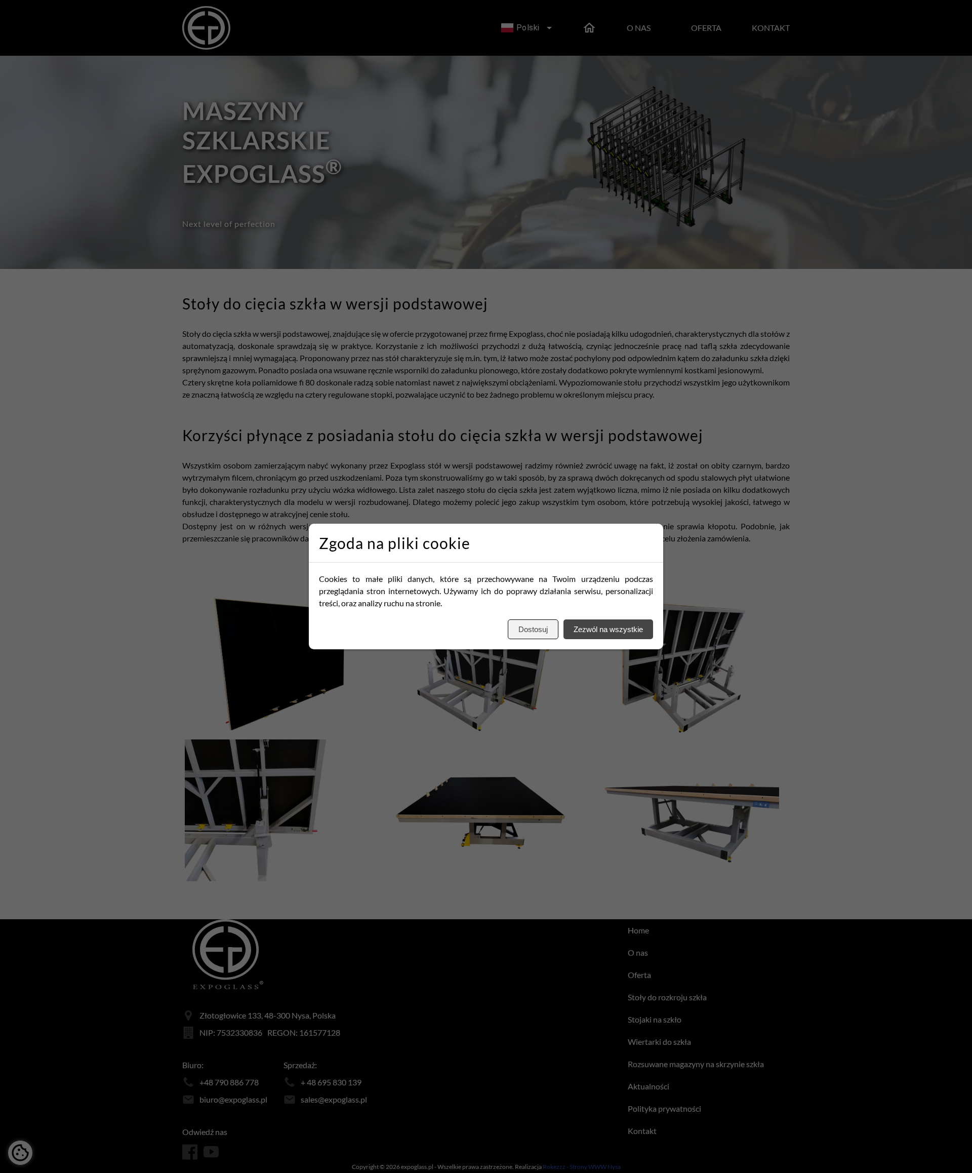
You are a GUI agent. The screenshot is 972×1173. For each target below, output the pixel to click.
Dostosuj (533, 629)
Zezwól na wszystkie (608, 629)
